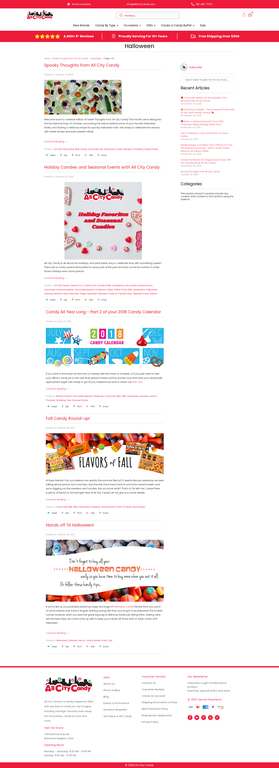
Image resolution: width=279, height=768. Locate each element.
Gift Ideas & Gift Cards (117, 716)
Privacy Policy (150, 722)
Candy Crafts (104, 285)
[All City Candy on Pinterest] (203, 717)
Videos (153, 293)
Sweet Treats (151, 149)
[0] (250, 16)
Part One (137, 382)
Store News (139, 506)
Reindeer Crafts (106, 293)
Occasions (131, 25)
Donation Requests (115, 709)
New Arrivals (81, 25)
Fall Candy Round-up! (68, 418)
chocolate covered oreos (138, 285)
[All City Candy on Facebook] (190, 717)
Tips (69, 400)
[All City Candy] (40, 19)
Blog (72, 149)
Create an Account (153, 696)
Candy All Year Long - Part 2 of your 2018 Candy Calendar (103, 312)
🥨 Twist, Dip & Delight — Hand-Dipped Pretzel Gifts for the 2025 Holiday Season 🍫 (207, 111)
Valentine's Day (141, 293)
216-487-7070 (204, 4)
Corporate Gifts (113, 396)
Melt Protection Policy (155, 708)
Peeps (83, 293)
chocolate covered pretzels (59, 289)
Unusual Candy (80, 400)
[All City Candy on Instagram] (210, 717)
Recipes (128, 149)
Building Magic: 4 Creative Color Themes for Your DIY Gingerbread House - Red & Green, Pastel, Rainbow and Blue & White (206, 148)
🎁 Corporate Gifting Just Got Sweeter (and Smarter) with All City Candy (204, 99)
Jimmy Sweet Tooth (111, 506)
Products (50, 400)
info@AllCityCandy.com (141, 4)
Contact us (149, 683)
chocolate (93, 149)
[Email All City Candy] (217, 717)
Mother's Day (61, 293)
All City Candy (62, 149)
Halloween (139, 46)
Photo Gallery (111, 690)
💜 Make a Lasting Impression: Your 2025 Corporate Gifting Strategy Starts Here (202, 123)
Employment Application (157, 715)
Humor (153, 396)
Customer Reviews (153, 689)
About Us (109, 683)
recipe (119, 149)
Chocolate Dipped (84, 289)
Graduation (139, 289)
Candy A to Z (76, 285)
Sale (203, 25)
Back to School (64, 396)
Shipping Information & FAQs (159, 702)
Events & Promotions (116, 703)
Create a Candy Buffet (176, 25)
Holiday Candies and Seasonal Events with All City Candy (102, 167)
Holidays (48, 293)
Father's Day (120, 289)
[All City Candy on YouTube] (196, 717)
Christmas (100, 289)
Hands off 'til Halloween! (70, 525)
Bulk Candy (81, 149)
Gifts (149, 25)
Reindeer (92, 293)
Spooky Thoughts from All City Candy (81, 65)
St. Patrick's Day (123, 293)
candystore (118, 285)
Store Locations (81, 4)
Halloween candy (123, 606)
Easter (110, 289)
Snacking (138, 149)
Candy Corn (90, 285)
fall (101, 149)
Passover (74, 293)
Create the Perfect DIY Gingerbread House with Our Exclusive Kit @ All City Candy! (206, 161)
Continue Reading (54, 141)
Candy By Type (105, 25)
